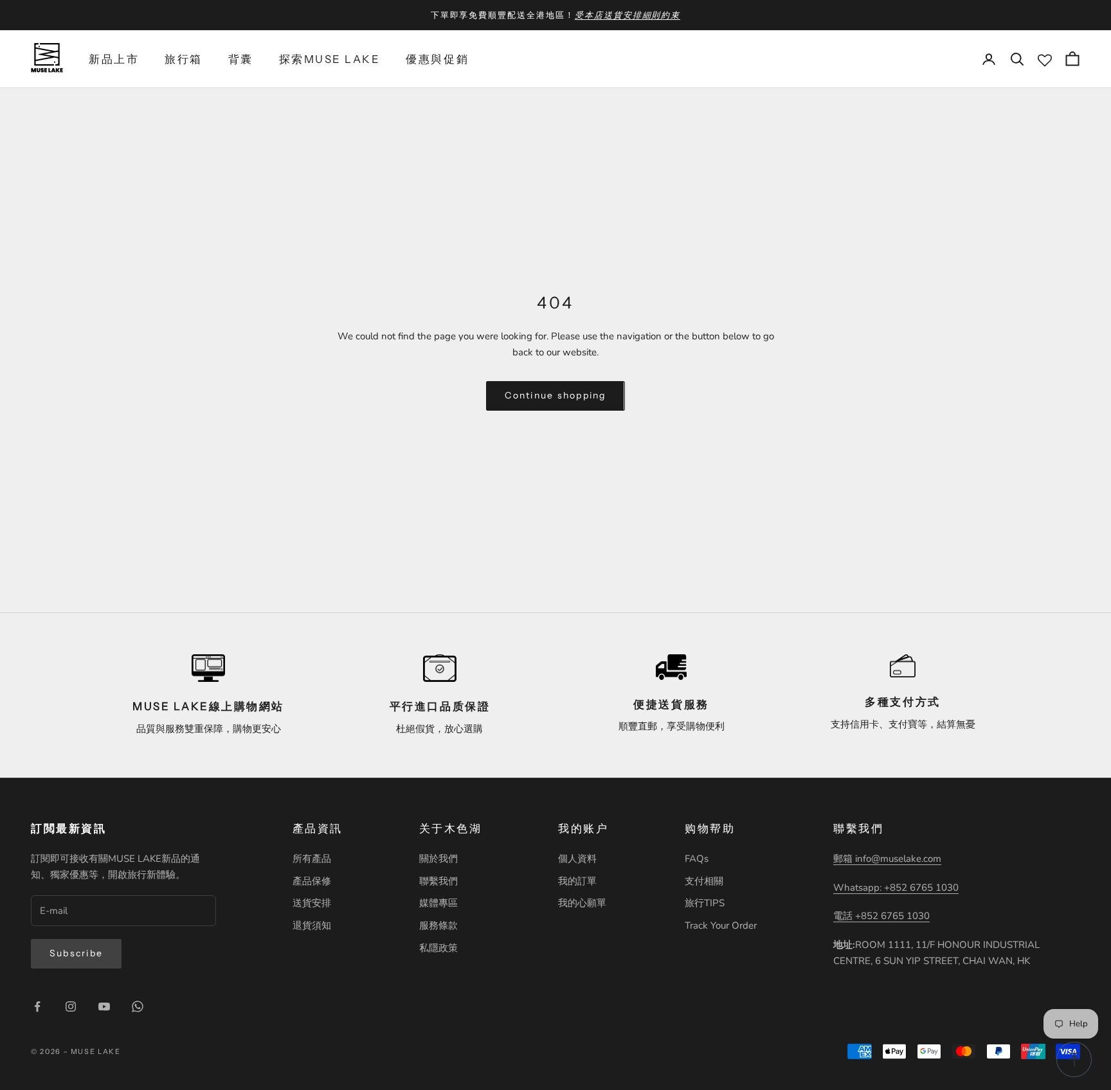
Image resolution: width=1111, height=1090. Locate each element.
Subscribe (76, 953)
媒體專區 (438, 903)
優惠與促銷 (437, 59)
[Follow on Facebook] (37, 1006)
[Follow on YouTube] (104, 1006)
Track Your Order (721, 925)
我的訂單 (577, 881)
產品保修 (312, 881)
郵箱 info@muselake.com (887, 858)
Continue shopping (555, 395)
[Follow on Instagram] (70, 1006)
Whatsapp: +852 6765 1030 (896, 887)
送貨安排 (312, 903)
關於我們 (438, 858)
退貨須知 (312, 925)
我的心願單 (582, 903)
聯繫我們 (438, 881)
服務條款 (438, 925)
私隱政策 (438, 948)
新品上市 (114, 59)
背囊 (240, 59)
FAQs (697, 858)
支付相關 (704, 881)
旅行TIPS (705, 903)
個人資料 (577, 858)
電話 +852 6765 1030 (881, 915)
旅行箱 (184, 59)
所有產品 (312, 858)
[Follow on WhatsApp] (137, 1006)
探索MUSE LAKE (330, 59)
